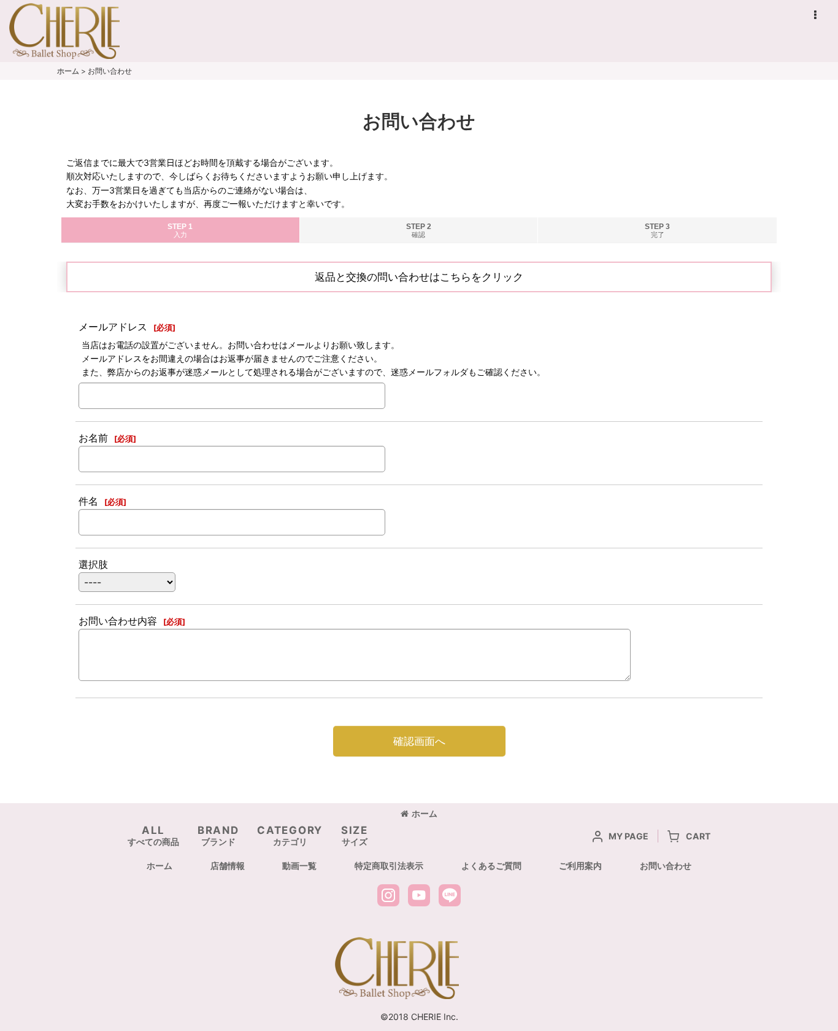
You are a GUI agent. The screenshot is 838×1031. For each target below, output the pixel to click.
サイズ (354, 835)
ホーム (424, 813)
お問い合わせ (665, 865)
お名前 (93, 438)
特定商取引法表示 (389, 865)
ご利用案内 (580, 865)
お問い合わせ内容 (118, 621)
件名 (88, 501)
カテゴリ (289, 835)
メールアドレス (113, 327)
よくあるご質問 (491, 865)
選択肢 (93, 564)
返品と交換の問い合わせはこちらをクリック (419, 277)
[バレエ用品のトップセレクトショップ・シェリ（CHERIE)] (397, 968)
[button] (815, 15)
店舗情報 (227, 865)
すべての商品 (153, 835)
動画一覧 (299, 865)
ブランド (218, 835)
